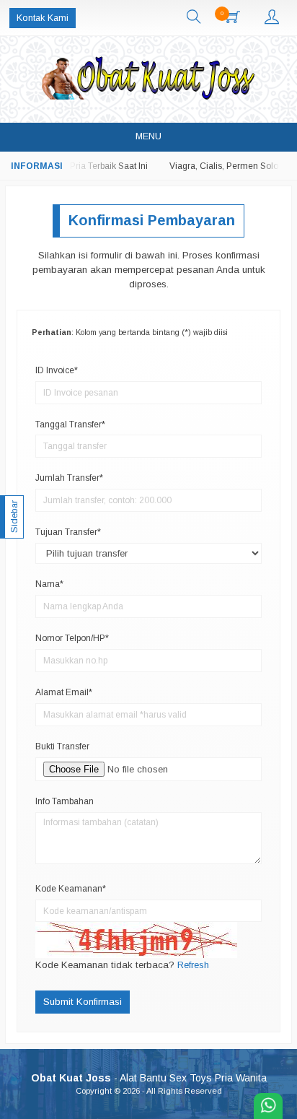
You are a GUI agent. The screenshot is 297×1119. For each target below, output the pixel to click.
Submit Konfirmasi (82, 1001)
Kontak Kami (42, 18)
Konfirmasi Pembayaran (151, 220)
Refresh (193, 964)
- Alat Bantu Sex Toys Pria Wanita (149, 1078)
